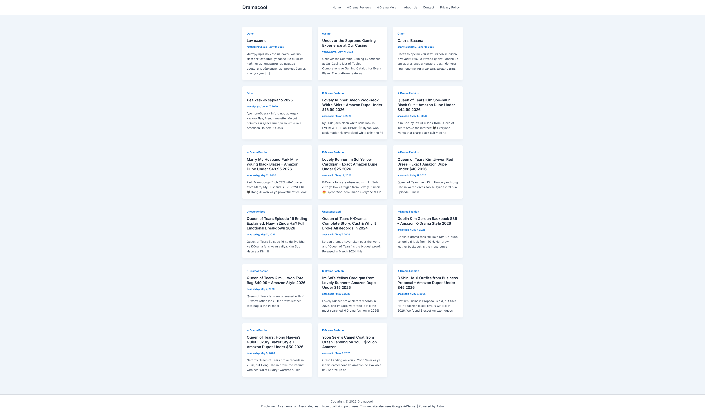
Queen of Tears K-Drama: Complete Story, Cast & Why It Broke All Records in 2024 (349, 223)
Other (250, 33)
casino (326, 33)
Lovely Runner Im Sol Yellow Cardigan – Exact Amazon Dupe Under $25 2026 (349, 164)
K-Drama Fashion (333, 93)
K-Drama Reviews (359, 7)
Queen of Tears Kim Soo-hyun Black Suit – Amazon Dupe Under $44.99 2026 (426, 105)
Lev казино (257, 40)
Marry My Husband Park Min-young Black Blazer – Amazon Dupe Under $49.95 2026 (272, 164)
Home (336, 7)
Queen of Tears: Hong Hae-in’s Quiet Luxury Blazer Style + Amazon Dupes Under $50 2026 (275, 342)
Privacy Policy (450, 7)
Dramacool (254, 7)
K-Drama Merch (387, 7)
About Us (410, 7)
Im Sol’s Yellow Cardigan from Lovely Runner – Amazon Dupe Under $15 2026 (349, 283)
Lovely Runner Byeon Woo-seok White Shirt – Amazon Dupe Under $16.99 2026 (352, 105)
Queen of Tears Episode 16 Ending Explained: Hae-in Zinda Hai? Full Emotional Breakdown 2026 (277, 223)
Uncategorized (256, 211)
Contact (428, 7)
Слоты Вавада (410, 40)
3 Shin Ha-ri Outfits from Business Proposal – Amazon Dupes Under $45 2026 (427, 283)
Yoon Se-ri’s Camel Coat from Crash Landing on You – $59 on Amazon (349, 342)
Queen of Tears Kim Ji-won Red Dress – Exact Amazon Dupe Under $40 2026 (425, 164)
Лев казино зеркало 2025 (270, 100)
